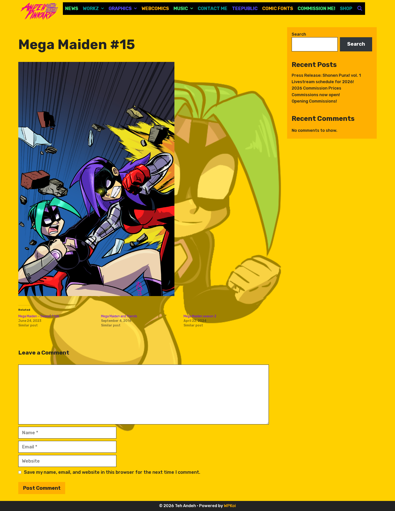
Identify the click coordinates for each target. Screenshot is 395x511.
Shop (346, 8)
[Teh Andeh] (38, 11)
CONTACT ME (212, 8)
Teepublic (245, 8)
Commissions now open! (316, 94)
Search (299, 34)
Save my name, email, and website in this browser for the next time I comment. (112, 472)
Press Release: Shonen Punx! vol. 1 (326, 75)
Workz (91, 8)
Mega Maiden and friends (119, 316)
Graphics (120, 8)
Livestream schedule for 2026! (323, 81)
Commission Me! (316, 8)
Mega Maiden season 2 (200, 316)
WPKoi (230, 505)
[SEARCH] (360, 8)
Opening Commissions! (314, 101)
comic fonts (277, 8)
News (71, 8)
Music (180, 8)
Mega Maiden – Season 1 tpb (38, 316)
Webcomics (155, 8)
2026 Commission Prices (316, 88)
